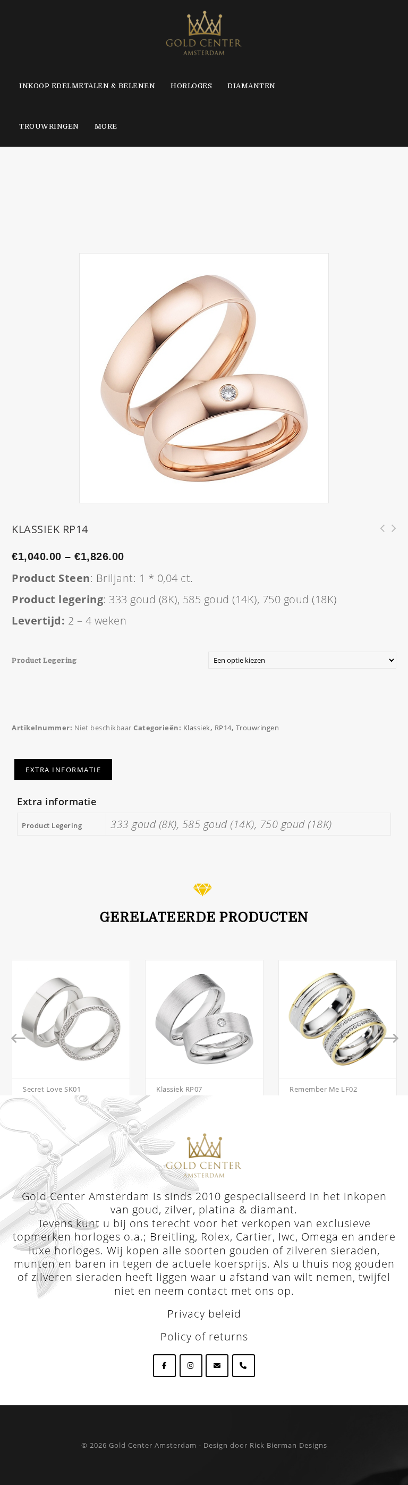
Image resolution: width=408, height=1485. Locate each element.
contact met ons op (239, 1291)
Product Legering (44, 660)
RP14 (223, 727)
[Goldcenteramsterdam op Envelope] (217, 1365)
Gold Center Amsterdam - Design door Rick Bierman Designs (218, 1445)
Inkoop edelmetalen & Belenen (87, 86)
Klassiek (196, 727)
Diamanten (251, 86)
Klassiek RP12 (390, 534)
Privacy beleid (204, 1313)
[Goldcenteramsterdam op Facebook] (164, 1365)
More (106, 126)
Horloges (191, 86)
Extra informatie (63, 769)
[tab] (63, 770)
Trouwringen (49, 126)
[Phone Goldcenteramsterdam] (243, 1365)
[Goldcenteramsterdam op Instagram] (191, 1365)
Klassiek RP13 (379, 534)
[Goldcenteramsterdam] (204, 32)
